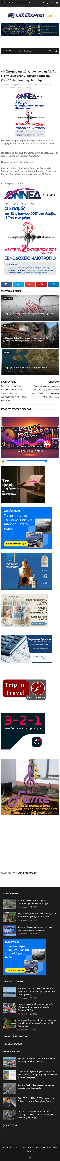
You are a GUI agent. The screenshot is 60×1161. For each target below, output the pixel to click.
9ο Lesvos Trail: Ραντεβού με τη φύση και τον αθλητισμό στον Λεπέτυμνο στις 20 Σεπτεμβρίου (37, 1023)
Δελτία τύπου (36, 85)
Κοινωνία (5, 88)
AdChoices (6, 1135)
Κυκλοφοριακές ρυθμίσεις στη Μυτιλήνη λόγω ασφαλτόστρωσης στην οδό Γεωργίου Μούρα (36, 1007)
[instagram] (57, 3)
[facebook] (43, 3)
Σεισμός (28, 88)
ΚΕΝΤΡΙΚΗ (8, 51)
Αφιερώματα (9, 325)
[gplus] (52, 3)
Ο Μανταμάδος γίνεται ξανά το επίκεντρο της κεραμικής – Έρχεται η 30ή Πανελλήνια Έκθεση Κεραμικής (37, 1074)
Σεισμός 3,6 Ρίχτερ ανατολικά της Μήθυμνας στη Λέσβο (28, 313)
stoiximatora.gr (27, 872)
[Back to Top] (30, 1157)
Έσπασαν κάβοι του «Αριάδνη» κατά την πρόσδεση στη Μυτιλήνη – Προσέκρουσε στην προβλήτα (37, 991)
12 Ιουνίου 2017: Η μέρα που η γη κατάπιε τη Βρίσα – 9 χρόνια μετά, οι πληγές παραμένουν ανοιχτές (28, 339)
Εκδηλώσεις (47, 85)
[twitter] (47, 3)
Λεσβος (13, 88)
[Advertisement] (30, 845)
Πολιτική (20, 88)
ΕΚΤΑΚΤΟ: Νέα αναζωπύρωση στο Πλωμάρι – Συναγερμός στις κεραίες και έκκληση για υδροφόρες (36, 1114)
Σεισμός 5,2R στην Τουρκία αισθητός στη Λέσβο (25, 367)
